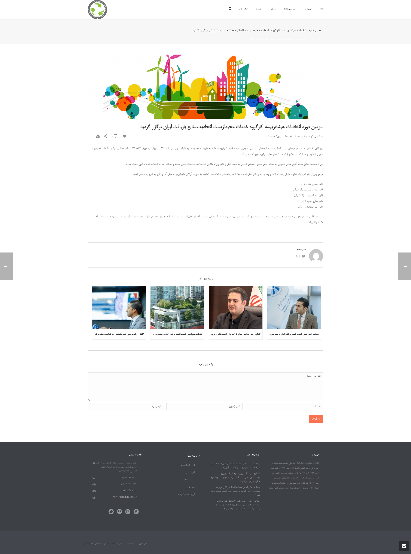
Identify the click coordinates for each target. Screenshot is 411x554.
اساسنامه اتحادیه (187, 465)
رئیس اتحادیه (188, 479)
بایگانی (272, 8)
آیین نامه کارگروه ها (185, 494)
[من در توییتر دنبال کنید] (303, 257)
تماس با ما (243, 8)
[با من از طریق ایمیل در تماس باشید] (297, 257)
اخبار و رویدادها (290, 8)
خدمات (258, 8)
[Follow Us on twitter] (111, 512)
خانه (321, 8)
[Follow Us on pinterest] (119, 512)
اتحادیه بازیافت (111, 543)
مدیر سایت (313, 136)
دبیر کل (191, 487)
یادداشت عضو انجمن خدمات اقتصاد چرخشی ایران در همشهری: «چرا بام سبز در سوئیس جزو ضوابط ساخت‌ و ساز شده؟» (176, 334)
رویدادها (314, 40)
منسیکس (86, 543)
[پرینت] (98, 136)
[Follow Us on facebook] (136, 512)
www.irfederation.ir (125, 497)
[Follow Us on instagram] (127, 512)
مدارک (269, 136)
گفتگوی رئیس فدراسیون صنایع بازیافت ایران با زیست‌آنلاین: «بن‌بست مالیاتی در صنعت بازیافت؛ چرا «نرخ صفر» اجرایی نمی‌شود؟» (235, 334)
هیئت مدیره (189, 472)
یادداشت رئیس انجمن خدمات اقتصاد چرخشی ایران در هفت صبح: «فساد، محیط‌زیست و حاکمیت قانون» (293, 334)
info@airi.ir (129, 490)
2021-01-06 (289, 136)
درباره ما (308, 8)
